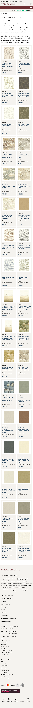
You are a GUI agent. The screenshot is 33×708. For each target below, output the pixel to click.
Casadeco (5, 13)
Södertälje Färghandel (17, 1)
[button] (24, 4)
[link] (8, 60)
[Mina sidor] (27, 4)
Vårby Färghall (6, 1)
